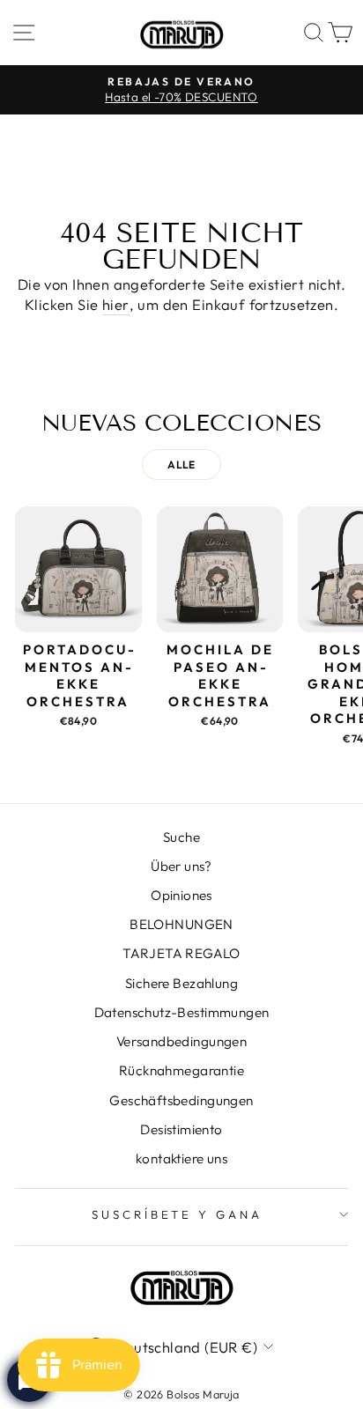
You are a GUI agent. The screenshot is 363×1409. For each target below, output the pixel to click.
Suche (181, 837)
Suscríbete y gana (177, 1214)
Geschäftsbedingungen (181, 1100)
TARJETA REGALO (181, 953)
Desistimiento (181, 1129)
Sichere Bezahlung (181, 983)
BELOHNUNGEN (181, 924)
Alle (181, 464)
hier (116, 304)
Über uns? (181, 866)
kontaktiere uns (181, 1158)
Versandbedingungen (181, 1041)
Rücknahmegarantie (181, 1070)
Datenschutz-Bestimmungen (182, 1012)
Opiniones (181, 895)
